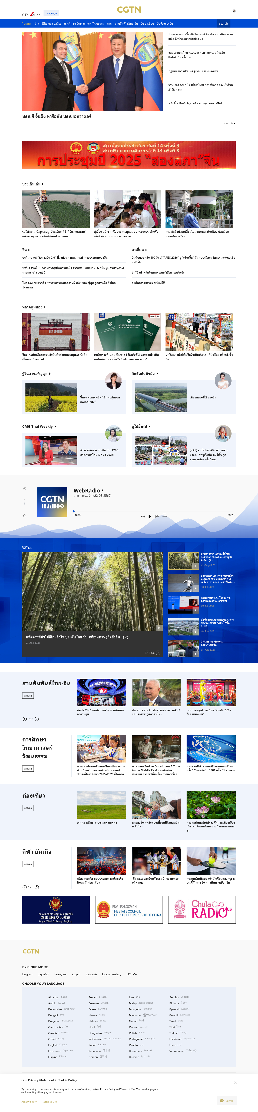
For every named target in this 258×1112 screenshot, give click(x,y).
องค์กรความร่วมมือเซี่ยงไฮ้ (148, 282)
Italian (97, 1045)
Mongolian (140, 1009)
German (98, 1003)
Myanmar (143, 1015)
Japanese (99, 1051)
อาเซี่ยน (138, 249)
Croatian (58, 1033)
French (98, 997)
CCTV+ (132, 974)
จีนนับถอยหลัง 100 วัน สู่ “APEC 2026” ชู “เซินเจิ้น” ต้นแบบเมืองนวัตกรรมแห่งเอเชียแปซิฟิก (183, 259)
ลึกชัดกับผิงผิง (143, 373)
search (223, 23)
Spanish (179, 1009)
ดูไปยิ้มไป (139, 426)
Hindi (95, 1027)
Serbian (179, 997)
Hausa (97, 1015)
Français (60, 974)
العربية (76, 974)
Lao (134, 997)
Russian (139, 1057)
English (27, 974)
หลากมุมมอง (32, 307)
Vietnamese (183, 1051)
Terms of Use (49, 1101)
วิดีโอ (26, 548)
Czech (56, 1039)
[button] (58, 111)
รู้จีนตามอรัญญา (34, 373)
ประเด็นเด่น (31, 184)
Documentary (111, 974)
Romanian (140, 1051)
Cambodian (58, 1027)
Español (43, 974)
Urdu (175, 1045)
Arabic (56, 1003)
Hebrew (97, 1021)
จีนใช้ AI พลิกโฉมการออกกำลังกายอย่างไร (158, 272)
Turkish (178, 1033)
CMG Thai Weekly (37, 426)
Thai (175, 1027)
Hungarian (100, 1033)
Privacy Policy (29, 1101)
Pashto (136, 1045)
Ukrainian (182, 1039)
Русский (91, 974)
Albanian (57, 997)
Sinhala (178, 1003)
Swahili (179, 1015)
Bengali (56, 1015)
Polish (137, 1033)
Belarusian (61, 1009)
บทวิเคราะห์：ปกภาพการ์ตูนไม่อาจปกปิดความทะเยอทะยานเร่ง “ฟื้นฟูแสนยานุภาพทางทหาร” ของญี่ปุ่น (73, 270)
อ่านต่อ (28, 695)
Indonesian (105, 1039)
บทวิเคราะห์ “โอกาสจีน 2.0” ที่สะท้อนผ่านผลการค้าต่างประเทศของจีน (65, 257)
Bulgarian (60, 1021)
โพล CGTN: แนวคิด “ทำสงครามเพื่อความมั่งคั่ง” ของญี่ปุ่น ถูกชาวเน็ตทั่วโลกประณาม (69, 284)
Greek (98, 1009)
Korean (98, 1057)
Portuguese (142, 1039)
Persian (138, 1027)
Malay (141, 1003)
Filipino (57, 1057)
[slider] (74, 511)
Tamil (176, 1021)
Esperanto (60, 1051)
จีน (24, 249)
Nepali (136, 1021)
